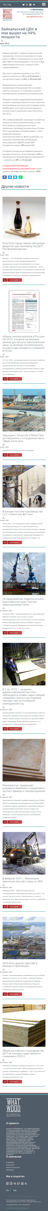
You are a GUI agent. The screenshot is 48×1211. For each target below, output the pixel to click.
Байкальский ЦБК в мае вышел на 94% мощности (19, 32)
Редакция (10, 1162)
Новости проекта (13, 1167)
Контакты (10, 1170)
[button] (12, 280)
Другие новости (15, 186)
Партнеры (10, 1165)
